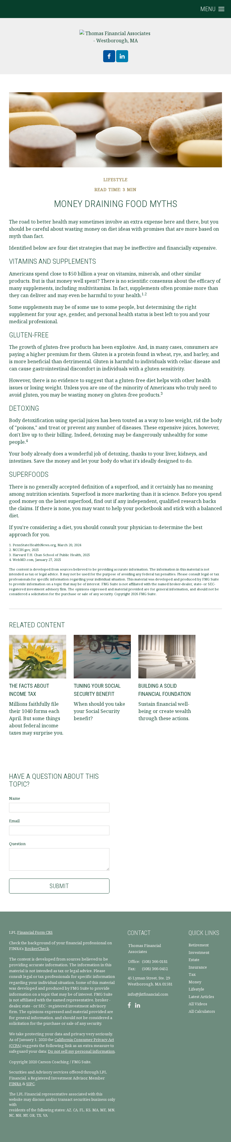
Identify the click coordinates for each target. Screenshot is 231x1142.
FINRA (15, 1083)
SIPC (30, 1083)
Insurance (198, 967)
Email (14, 821)
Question (17, 843)
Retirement (199, 945)
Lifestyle (196, 989)
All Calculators (202, 1011)
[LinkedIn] (137, 1006)
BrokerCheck (37, 948)
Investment (199, 952)
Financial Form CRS (35, 932)
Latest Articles (201, 996)
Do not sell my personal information (81, 1051)
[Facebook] (129, 1006)
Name (14, 798)
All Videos (198, 1003)
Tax (192, 974)
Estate (194, 959)
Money (195, 982)
